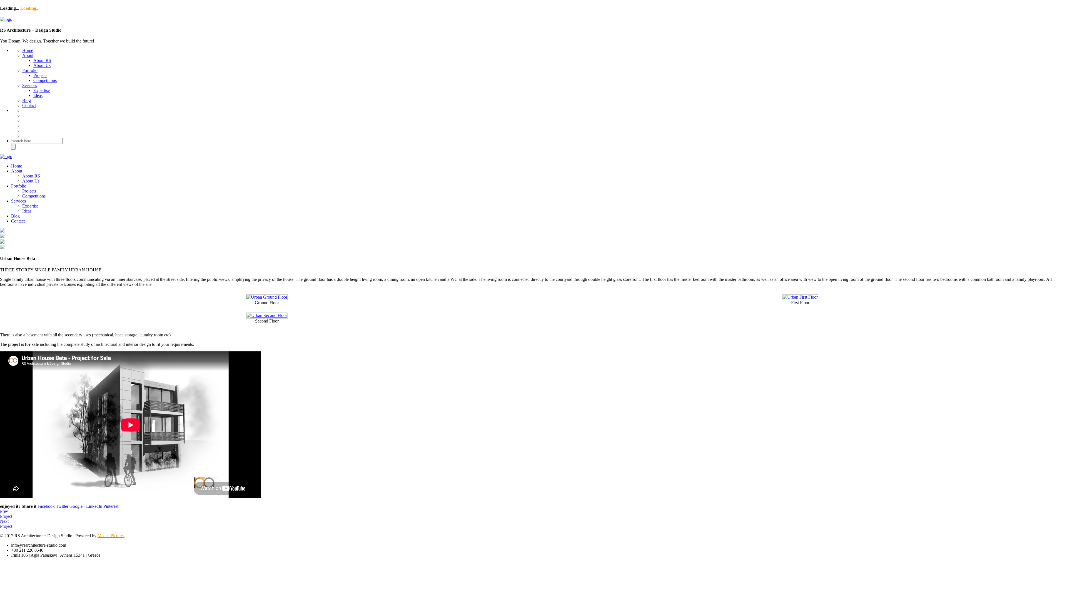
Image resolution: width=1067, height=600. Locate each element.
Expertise (41, 90)
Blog (26, 100)
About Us (42, 65)
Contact (29, 105)
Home (27, 50)
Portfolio (30, 70)
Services (29, 85)
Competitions (45, 80)
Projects (40, 75)
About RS (42, 60)
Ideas (38, 95)
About (27, 55)
